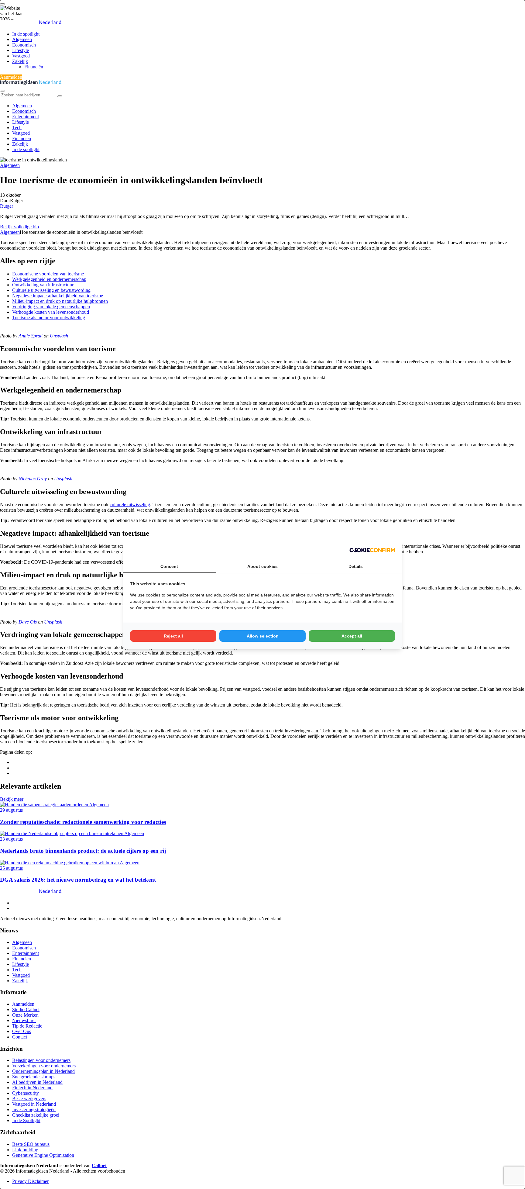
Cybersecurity (25, 1093)
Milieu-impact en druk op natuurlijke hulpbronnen (60, 301)
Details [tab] (355, 566)
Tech (17, 127)
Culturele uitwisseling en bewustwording (51, 290)
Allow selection (263, 636)
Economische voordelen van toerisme (48, 273)
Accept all (351, 636)
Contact (19, 1036)
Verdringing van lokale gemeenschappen (51, 306)
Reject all (173, 636)
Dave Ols (28, 621)
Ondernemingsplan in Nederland (43, 1071)
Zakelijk (20, 61)
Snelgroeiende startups (33, 1076)
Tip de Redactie (27, 1025)
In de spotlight (25, 33)
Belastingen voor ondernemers (41, 1060)
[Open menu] (2, 4)
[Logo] (31, 892)
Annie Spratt (31, 335)
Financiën (33, 66)
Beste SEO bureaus (31, 1144)
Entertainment (25, 116)
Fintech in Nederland (32, 1087)
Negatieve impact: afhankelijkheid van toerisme (57, 295)
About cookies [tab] (262, 566)
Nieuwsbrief (24, 1020)
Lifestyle (20, 50)
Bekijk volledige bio (19, 226)
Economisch (24, 44)
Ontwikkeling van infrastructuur (43, 284)
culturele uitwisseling (130, 504)
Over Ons (21, 1031)
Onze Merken (25, 1015)
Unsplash (59, 335)
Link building (25, 1149)
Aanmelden (11, 77)
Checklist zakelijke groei (35, 1115)
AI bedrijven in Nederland (37, 1082)
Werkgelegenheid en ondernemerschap (49, 279)
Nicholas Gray (33, 478)
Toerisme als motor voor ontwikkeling (48, 317)
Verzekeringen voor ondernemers (44, 1065)
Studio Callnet (25, 1009)
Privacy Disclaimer (30, 1181)
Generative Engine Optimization (43, 1155)
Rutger (6, 206)
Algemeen (22, 39)
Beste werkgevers (29, 1098)
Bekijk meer (11, 799)
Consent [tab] (169, 566)
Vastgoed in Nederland (34, 1104)
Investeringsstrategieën (34, 1109)
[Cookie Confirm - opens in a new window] (372, 550)
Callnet (99, 1165)
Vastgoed (21, 55)
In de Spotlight (26, 1120)
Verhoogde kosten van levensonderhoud (50, 312)
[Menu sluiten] (2, 91)
